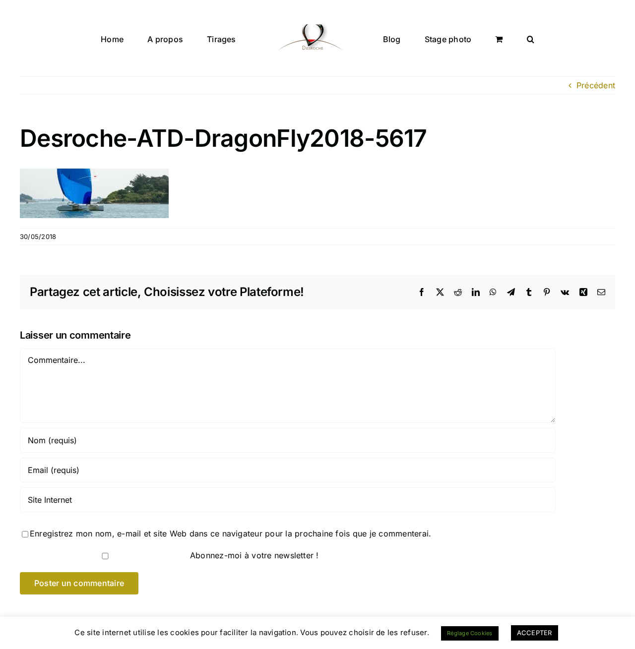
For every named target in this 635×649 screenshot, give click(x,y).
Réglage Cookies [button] (470, 633)
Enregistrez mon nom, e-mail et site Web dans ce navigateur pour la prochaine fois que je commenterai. (230, 533)
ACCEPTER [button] (534, 633)
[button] (484, 38)
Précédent (595, 85)
